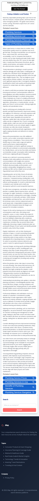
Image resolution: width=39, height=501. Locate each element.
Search (19, 410)
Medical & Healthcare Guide (14, 453)
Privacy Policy (9, 478)
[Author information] (31, 13)
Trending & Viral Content (13, 465)
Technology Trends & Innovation (16, 459)
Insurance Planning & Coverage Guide (18, 450)
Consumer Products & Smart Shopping (18, 447)
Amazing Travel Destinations (15, 462)
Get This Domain (19, 9)
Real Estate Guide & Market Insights (17, 456)
